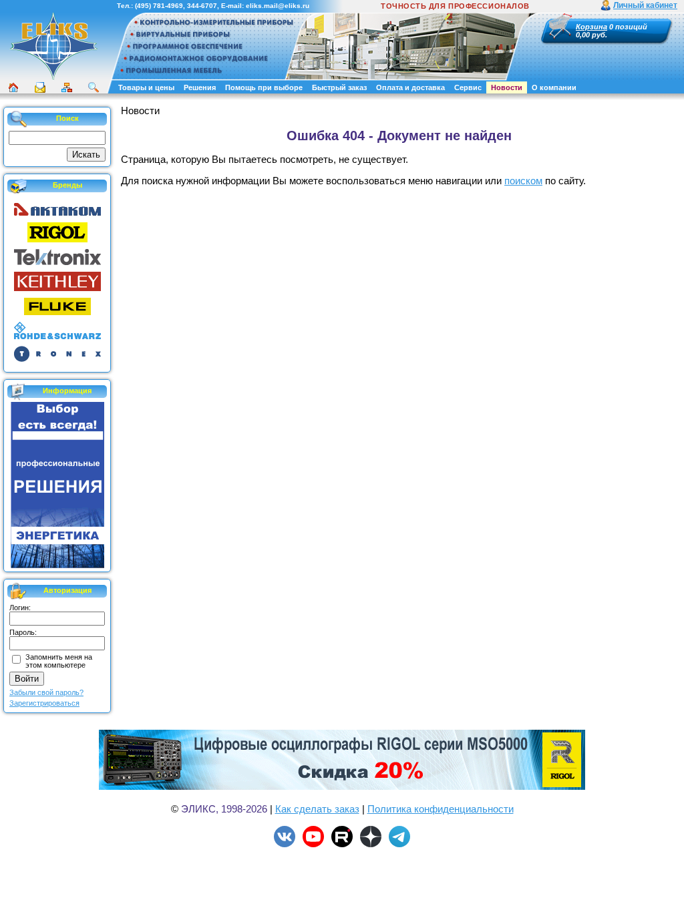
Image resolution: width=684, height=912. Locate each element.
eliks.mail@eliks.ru (277, 5)
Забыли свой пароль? (46, 692)
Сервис (468, 87)
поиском (523, 180)
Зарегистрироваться (44, 703)
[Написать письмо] (40, 87)
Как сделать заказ (317, 809)
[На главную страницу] (53, 78)
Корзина (591, 27)
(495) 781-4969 (159, 5)
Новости (506, 87)
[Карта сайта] (66, 87)
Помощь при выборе (264, 87)
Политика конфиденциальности (440, 809)
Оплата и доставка (410, 87)
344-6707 (202, 5)
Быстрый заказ (339, 87)
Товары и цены (146, 87)
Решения (200, 87)
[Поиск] (93, 87)
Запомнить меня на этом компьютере (58, 661)
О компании (554, 87)
